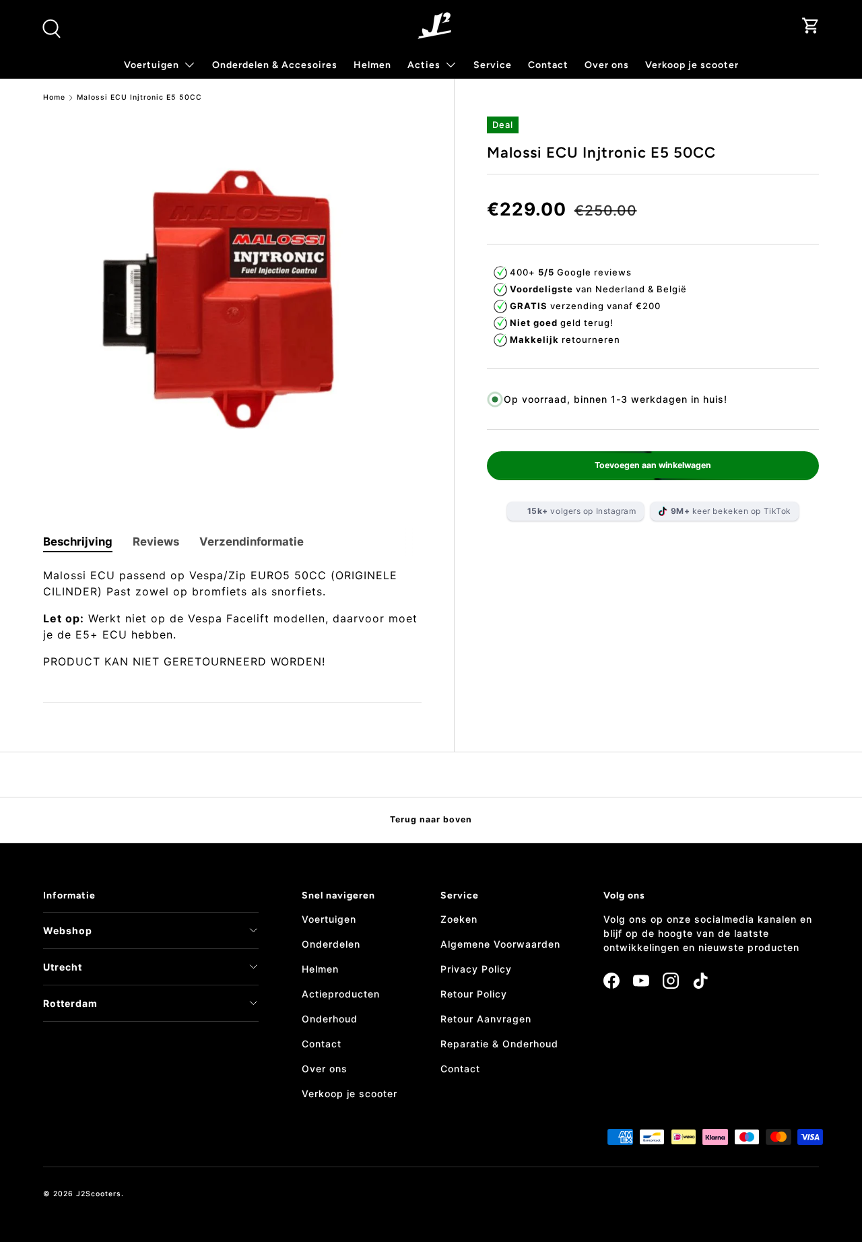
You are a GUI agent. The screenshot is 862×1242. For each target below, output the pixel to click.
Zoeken (458, 919)
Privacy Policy (476, 969)
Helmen (372, 65)
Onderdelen (331, 944)
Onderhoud (330, 1018)
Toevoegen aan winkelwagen (653, 465)
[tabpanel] (232, 618)
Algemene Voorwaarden (500, 944)
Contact (548, 65)
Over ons (607, 65)
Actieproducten (341, 994)
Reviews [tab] (156, 541)
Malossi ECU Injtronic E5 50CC (139, 98)
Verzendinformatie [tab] (251, 541)
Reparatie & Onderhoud (499, 1043)
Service (492, 65)
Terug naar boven (431, 819)
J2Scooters (98, 1193)
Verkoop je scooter (692, 65)
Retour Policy (473, 994)
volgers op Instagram (581, 511)
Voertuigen (329, 919)
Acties (423, 65)
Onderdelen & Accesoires (274, 65)
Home (54, 98)
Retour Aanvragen (485, 1018)
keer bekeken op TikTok (731, 511)
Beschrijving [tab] (77, 541)
